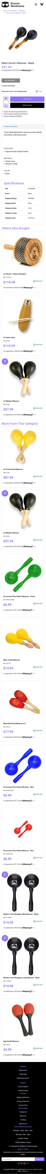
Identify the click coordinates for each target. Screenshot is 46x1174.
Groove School (23, 1087)
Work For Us (23, 1124)
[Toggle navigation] (35, 4)
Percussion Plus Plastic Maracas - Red (18, 850)
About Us (23, 1116)
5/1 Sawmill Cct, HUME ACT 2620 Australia (23, 1146)
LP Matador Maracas (11, 401)
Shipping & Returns (23, 1097)
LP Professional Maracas (13, 469)
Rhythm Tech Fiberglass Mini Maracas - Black (20, 914)
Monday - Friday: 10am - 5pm (23, 1130)
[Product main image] (23, 38)
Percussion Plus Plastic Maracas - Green (19, 596)
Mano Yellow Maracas (11, 660)
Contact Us (23, 1112)
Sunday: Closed (23, 1138)
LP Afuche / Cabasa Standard (14, 274)
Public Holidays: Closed (23, 1142)
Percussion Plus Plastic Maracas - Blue (18, 787)
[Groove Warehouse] (13, 4)
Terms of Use (23, 1105)
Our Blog (23, 1120)
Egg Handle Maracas (11, 1041)
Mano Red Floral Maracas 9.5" (14, 723)
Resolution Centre (23, 1078)
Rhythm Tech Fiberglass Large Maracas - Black (21, 978)
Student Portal (23, 1091)
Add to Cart (27, 99)
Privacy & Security (23, 1101)
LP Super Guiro (9, 337)
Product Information (10, 126)
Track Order (23, 1074)
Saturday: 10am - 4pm (23, 1134)
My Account (23, 1070)
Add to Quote (27, 105)
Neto (41, 1169)
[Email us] (19, 1163)
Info (32, 70)
